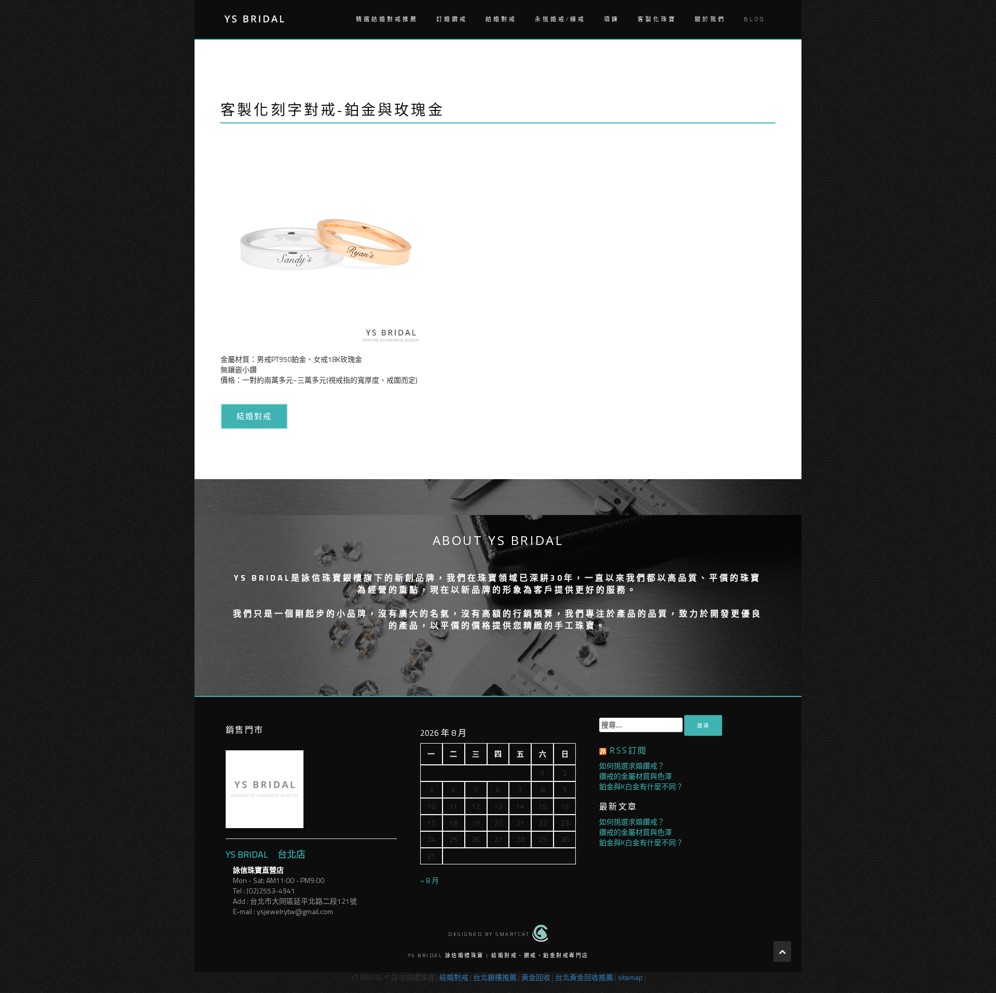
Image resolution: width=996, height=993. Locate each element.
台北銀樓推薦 (495, 977)
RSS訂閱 (628, 750)
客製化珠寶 (657, 19)
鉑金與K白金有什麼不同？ (641, 786)
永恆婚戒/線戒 (560, 19)
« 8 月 (429, 880)
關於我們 (710, 19)
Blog (754, 19)
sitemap (630, 977)
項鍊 (611, 19)
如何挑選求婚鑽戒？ (632, 765)
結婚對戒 (501, 19)
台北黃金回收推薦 (584, 977)
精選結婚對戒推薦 (387, 19)
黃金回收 (535, 977)
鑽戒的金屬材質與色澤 (635, 776)
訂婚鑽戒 (451, 19)
